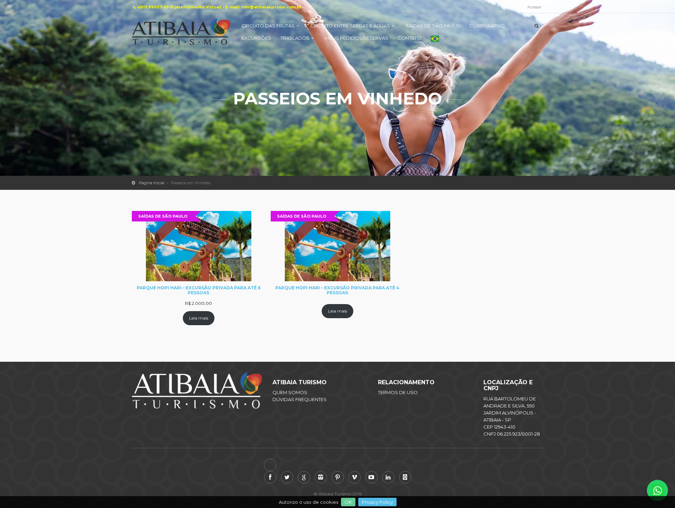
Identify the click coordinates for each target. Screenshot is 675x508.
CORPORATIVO (487, 25)
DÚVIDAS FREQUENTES (299, 399)
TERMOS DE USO (398, 392)
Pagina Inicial (152, 182)
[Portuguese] (438, 41)
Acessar (534, 7)
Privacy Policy (377, 502)
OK (348, 502)
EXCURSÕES (256, 38)
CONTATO (409, 38)
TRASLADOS (295, 38)
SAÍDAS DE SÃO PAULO (433, 25)
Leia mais (198, 318)
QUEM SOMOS (289, 392)
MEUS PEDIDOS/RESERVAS (356, 38)
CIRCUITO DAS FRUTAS (268, 25)
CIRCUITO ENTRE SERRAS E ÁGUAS (350, 25)
